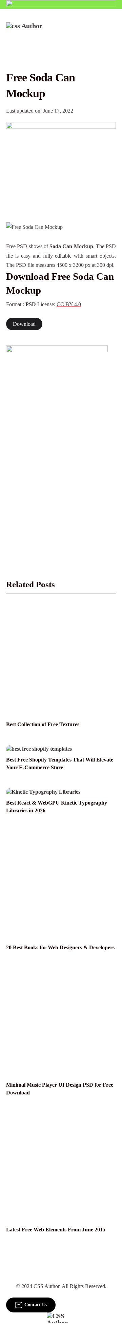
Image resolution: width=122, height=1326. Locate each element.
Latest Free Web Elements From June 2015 (55, 1229)
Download (24, 324)
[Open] (111, 31)
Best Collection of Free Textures (42, 724)
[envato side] (57, 447)
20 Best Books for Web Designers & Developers (60, 947)
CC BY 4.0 (69, 304)
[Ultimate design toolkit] (61, 165)
